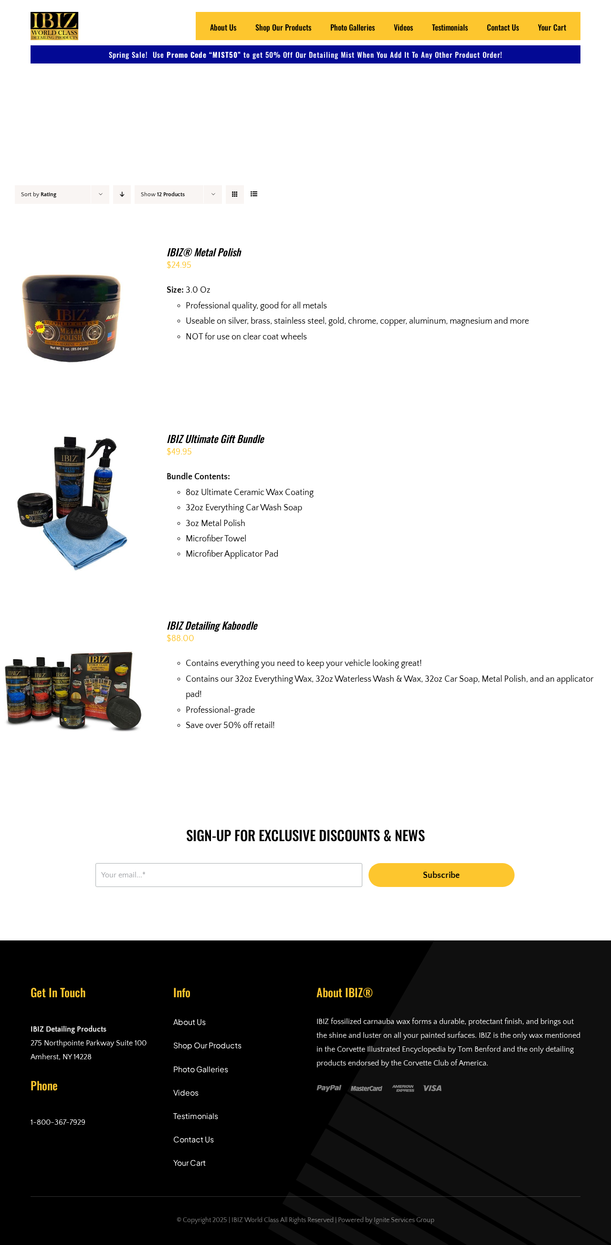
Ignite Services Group (404, 1220)
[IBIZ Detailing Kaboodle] (73, 627)
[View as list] (253, 194)
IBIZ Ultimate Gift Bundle (215, 438)
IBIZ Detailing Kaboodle (212, 625)
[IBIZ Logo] (54, 16)
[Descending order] (122, 194)
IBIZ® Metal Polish (204, 251)
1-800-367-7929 (58, 1122)
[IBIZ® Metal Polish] (73, 254)
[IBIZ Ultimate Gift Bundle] (73, 440)
